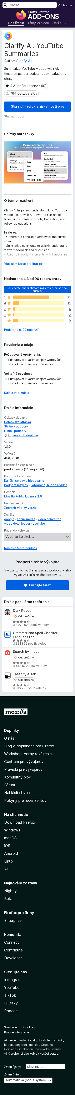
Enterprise (12, 920)
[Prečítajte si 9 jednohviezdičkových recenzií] (38, 320)
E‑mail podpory (15, 431)
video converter (49, 519)
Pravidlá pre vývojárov (23, 769)
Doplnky (11, 730)
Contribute (13, 950)
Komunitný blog (17, 777)
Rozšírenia (16, 23)
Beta (8, 898)
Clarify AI (24, 61)
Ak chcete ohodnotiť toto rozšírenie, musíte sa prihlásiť (37, 289)
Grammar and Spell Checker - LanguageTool (36, 635)
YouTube (11, 987)
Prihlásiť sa (65, 5)
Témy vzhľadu (38, 23)
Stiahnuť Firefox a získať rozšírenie (37, 106)
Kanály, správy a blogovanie (24, 480)
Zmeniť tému (12, 1074)
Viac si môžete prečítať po (23, 263)
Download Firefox (19, 822)
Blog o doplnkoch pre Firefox (29, 746)
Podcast (11, 1011)
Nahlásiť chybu (17, 792)
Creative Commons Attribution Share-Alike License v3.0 (32, 1049)
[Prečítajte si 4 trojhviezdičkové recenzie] (38, 309)
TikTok (10, 995)
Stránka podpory (16, 426)
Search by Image (26, 652)
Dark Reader (23, 611)
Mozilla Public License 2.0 (23, 496)
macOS (10, 838)
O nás (9, 738)
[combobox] (29, 5)
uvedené (23, 1040)
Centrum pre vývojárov (24, 761)
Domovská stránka (17, 422)
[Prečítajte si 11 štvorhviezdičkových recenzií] (38, 303)
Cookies (29, 1027)
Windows (12, 830)
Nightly (10, 891)
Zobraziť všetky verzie (20, 507)
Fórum (9, 785)
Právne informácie (16, 1032)
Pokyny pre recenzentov (25, 800)
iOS (7, 845)
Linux (8, 861)
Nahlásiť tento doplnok (20, 548)
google (9, 519)
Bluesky (11, 1003)
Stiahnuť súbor (14, 116)
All (6, 869)
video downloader (17, 523)
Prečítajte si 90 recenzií (21, 329)
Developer (13, 958)
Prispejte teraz (40, 585)
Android (11, 853)
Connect (11, 942)
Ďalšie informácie (16, 392)
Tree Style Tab (24, 674)
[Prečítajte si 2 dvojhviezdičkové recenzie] (38, 315)
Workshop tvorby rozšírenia (28, 754)
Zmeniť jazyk (13, 1067)
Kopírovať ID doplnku (23, 435)
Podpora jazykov (16, 485)
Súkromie (10, 1027)
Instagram (12, 980)
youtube (39, 523)
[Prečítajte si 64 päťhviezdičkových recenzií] (38, 297)
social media (26, 519)
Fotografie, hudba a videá (49, 485)
